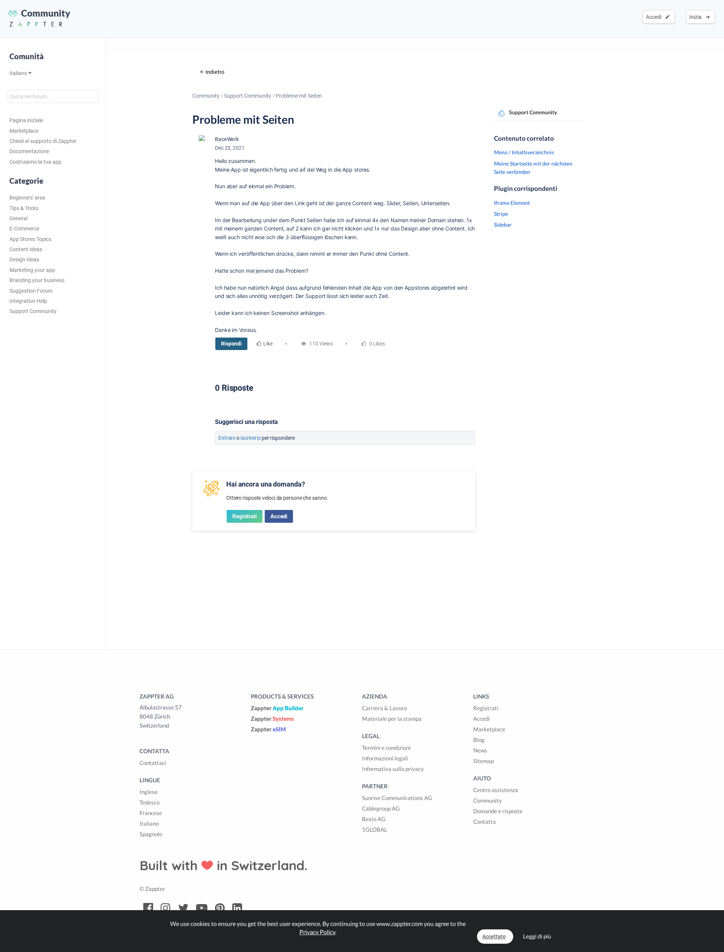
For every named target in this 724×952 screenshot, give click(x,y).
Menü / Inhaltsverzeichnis (524, 152)
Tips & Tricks (23, 208)
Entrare (226, 438)
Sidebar (503, 224)
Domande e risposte (498, 811)
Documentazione (29, 151)
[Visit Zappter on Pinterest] (220, 908)
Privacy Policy (317, 931)
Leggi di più (537, 936)
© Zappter (152, 888)
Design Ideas (24, 259)
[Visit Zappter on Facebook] (148, 908)
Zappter (277, 708)
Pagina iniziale (26, 120)
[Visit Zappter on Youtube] (201, 908)
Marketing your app (32, 270)
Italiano (18, 73)
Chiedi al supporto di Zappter (43, 141)
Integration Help (28, 301)
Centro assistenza (495, 789)
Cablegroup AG (381, 808)
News (480, 750)
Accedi (655, 17)
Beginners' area (27, 198)
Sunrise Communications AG (397, 797)
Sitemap (483, 760)
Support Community (33, 311)
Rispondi (231, 344)
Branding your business (36, 280)
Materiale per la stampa (392, 718)
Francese (151, 812)
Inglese (149, 791)
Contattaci (153, 762)
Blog (479, 739)
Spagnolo (151, 834)
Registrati (244, 516)
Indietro (215, 72)
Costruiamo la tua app (35, 162)
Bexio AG (373, 818)
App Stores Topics (30, 239)
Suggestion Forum (30, 291)
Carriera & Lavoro (384, 708)
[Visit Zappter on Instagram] (165, 908)
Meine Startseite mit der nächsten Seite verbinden (533, 167)
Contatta (484, 821)
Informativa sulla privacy (393, 768)
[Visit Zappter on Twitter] (183, 908)
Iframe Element (512, 203)
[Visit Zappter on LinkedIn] (237, 908)
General (18, 218)
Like (268, 344)
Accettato (494, 937)
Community (205, 96)
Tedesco (150, 802)
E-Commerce (24, 229)
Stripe (501, 213)
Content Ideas (25, 249)
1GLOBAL (374, 829)
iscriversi (251, 438)
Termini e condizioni (386, 747)
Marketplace (23, 131)
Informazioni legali (385, 758)
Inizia (696, 17)
